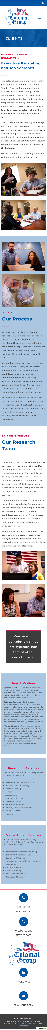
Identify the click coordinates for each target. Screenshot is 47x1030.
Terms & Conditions (27, 1024)
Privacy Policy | (11, 1024)
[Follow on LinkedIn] (43, 3)
